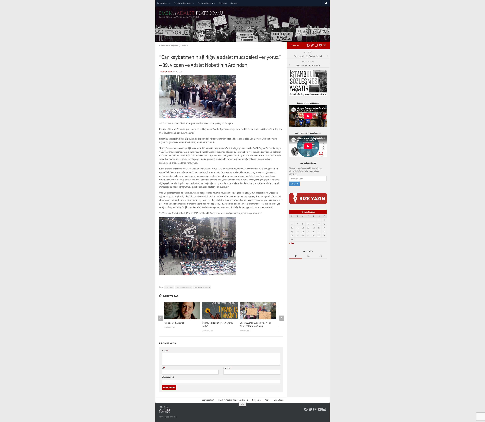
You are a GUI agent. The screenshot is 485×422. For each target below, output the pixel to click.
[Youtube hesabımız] (320, 45)
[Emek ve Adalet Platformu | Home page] (191, 14)
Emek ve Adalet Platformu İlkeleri (233, 400)
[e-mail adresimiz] (324, 45)
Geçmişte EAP (208, 400)
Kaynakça (256, 400)
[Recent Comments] (308, 256)
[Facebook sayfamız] (308, 45)
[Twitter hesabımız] (312, 45)
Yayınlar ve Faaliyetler (183, 3)
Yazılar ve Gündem (205, 3)
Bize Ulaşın (278, 400)
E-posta (227, 368)
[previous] (160, 318)
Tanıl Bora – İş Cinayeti (174, 322)
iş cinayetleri (169, 287)
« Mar (291, 243)
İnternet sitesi (168, 377)
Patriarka (223, 3)
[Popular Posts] (295, 256)
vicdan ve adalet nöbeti (183, 287)
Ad (163, 368)
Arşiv (267, 400)
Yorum (165, 351)
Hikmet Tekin (166, 72)
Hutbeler (234, 3)
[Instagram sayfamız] (316, 45)
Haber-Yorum (166, 45)
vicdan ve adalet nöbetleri (201, 287)
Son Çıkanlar (181, 45)
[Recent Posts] (320, 256)
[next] (281, 318)
